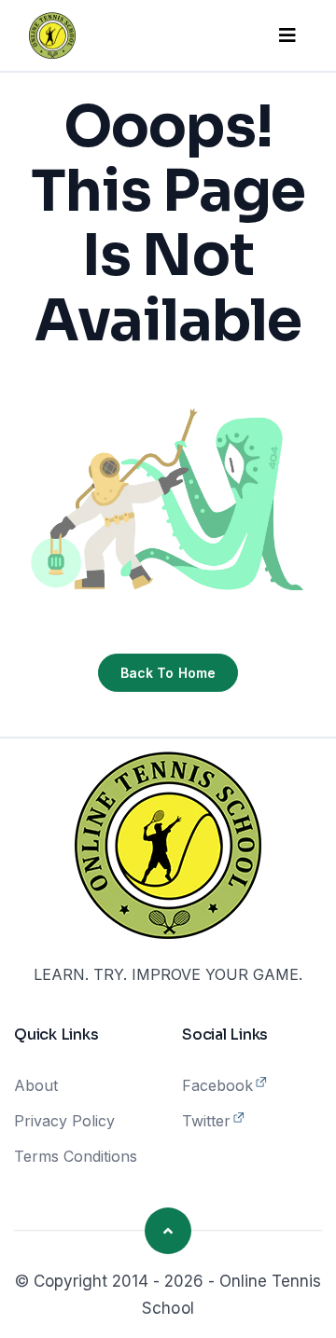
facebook (217, 1085)
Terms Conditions (75, 1156)
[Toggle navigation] (287, 35)
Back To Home (168, 673)
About (36, 1085)
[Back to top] (168, 1230)
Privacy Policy (64, 1120)
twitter (206, 1120)
